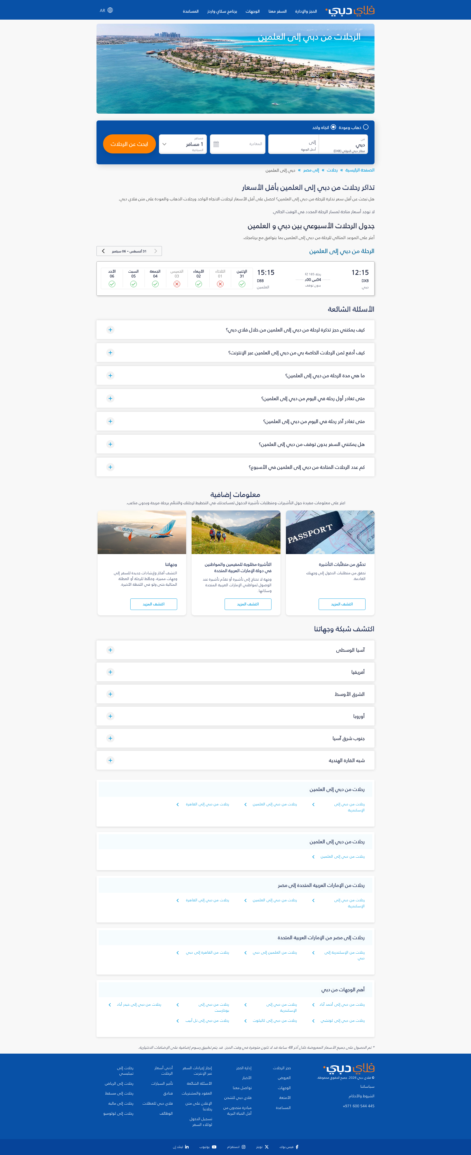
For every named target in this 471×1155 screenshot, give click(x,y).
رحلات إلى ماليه (120, 1103)
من (363, 139)
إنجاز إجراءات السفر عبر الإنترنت (197, 1071)
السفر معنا (277, 11)
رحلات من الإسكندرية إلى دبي (345, 955)
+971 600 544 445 (359, 1106)
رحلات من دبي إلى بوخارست (214, 1007)
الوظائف (166, 1113)
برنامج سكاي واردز (222, 11)
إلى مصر (311, 170)
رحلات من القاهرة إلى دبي (207, 952)
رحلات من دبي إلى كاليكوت (275, 1020)
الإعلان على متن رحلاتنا (199, 1106)
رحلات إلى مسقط (119, 1093)
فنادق (168, 1093)
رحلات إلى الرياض (119, 1083)
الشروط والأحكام (362, 1096)
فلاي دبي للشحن (238, 1097)
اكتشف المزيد (342, 604)
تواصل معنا (242, 1088)
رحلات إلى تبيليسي (125, 1071)
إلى (312, 142)
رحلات (332, 170)
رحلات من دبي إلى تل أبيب (207, 1020)
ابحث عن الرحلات (129, 144)
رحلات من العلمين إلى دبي (275, 952)
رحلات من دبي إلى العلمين (275, 804)
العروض (284, 1078)
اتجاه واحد (320, 127)
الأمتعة (285, 1097)
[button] (235, 329)
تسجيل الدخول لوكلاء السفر (201, 1121)
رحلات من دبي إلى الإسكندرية (349, 807)
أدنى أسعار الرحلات (164, 1071)
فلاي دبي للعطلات (158, 1103)
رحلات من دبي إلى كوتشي (343, 1020)
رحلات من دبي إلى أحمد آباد (342, 1004)
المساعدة (191, 11)
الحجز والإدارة (306, 11)
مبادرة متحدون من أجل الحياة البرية (238, 1110)
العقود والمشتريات (197, 1093)
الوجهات (253, 11)
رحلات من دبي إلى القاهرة (207, 804)
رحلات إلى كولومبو (118, 1113)
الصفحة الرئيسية (360, 170)
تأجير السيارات (162, 1083)
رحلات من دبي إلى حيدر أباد (139, 1004)
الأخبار (247, 1078)
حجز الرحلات (282, 1068)
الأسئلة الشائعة (199, 1083)
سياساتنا (367, 1086)
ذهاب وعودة (350, 127)
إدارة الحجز (244, 1068)
